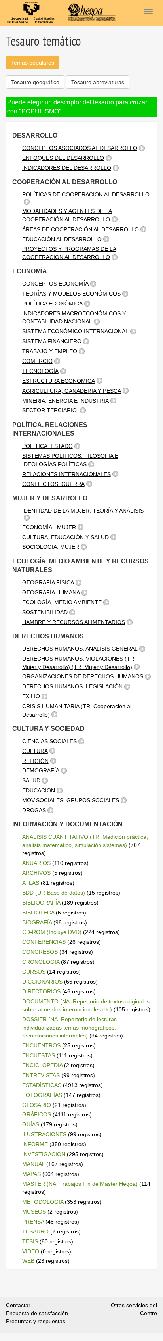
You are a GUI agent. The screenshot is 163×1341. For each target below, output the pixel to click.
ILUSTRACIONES (44, 1134)
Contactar (18, 1305)
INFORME (35, 1144)
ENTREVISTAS (41, 1075)
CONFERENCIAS (44, 942)
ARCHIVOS (36, 873)
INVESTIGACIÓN (43, 1154)
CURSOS (33, 971)
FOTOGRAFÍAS (42, 1095)
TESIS (30, 1241)
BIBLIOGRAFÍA (41, 902)
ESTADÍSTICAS (41, 1085)
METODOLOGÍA (42, 1202)
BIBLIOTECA (38, 912)
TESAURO (35, 1231)
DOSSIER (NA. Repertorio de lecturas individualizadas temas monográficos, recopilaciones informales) (69, 1027)
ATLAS (30, 883)
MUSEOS (34, 1211)
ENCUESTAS (38, 1055)
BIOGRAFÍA (37, 922)
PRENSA (33, 1221)
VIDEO (30, 1251)
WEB (28, 1261)
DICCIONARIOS (42, 981)
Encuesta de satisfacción (37, 1313)
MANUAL (33, 1164)
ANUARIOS (36, 863)
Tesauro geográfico (35, 82)
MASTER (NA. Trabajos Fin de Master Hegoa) (80, 1184)
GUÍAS (30, 1124)
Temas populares (32, 63)
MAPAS (31, 1174)
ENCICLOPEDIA (42, 1065)
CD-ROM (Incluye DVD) (52, 932)
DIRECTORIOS (41, 991)
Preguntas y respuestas (35, 1321)
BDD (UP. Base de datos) (53, 893)
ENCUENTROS (41, 1045)
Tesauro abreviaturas (97, 82)
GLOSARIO (36, 1105)
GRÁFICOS (36, 1114)
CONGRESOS (40, 952)
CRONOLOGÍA (40, 962)
